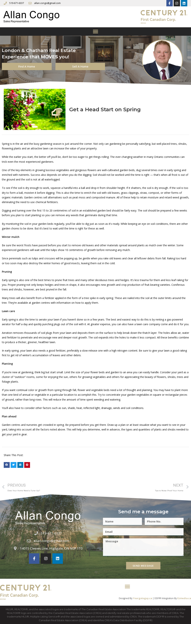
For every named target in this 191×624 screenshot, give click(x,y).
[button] (95, 31)
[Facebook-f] (169, 3)
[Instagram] (177, 3)
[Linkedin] (184, 3)
